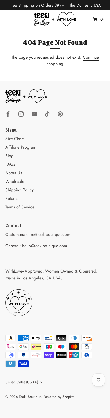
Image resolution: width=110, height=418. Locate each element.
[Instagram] (21, 114)
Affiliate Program (20, 147)
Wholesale (14, 181)
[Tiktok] (47, 114)
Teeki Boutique (30, 396)
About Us (13, 173)
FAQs (10, 164)
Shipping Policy (19, 190)
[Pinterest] (60, 114)
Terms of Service (19, 207)
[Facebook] (8, 114)
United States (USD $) (21, 382)
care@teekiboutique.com (48, 234)
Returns (11, 198)
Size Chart (14, 139)
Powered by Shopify (58, 396)
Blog (9, 156)
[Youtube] (34, 114)
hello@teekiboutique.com (44, 246)
